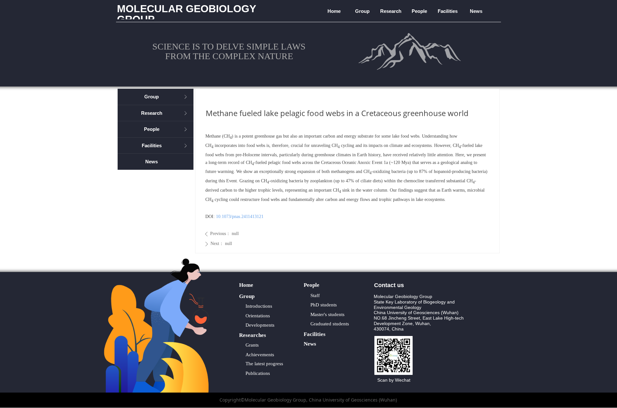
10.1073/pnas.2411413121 (240, 216)
